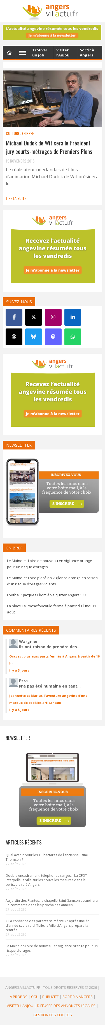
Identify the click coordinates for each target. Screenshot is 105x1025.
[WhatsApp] (72, 336)
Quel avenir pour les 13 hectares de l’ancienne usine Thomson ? (47, 857)
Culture (13, 133)
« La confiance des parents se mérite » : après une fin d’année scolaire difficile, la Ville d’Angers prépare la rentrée (48, 925)
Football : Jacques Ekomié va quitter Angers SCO (47, 594)
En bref (28, 133)
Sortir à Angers (77, 996)
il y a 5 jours (19, 709)
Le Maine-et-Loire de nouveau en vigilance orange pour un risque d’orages (52, 948)
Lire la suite (16, 198)
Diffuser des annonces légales (66, 1005)
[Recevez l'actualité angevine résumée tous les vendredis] (52, 32)
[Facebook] (14, 317)
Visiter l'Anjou (20, 1005)
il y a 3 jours (19, 670)
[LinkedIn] (72, 317)
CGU (35, 996)
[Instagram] (53, 317)
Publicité (50, 996)
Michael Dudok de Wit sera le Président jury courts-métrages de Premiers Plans (49, 147)
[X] (33, 317)
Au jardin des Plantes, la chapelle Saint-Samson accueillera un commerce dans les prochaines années (52, 902)
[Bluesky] (33, 336)
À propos (18, 996)
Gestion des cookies (52, 1014)
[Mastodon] (53, 336)
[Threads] (14, 336)
